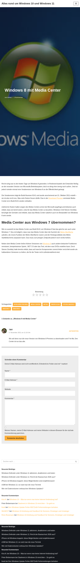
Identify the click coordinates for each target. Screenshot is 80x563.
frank (3, 507)
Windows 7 (6, 308)
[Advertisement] (40, 271)
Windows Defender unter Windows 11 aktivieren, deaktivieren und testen (28, 473)
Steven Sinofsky (69, 304)
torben (10, 97)
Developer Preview (56, 198)
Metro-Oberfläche (66, 232)
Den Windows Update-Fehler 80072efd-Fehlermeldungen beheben (33, 507)
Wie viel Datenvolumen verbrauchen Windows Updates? (22, 489)
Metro (45, 304)
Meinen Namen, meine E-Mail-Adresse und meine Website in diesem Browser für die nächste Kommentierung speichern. (39, 431)
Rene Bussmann (8, 515)
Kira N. (4, 499)
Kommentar (9, 398)
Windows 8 (47, 244)
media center (35, 304)
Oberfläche (55, 304)
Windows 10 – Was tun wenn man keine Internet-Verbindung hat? (34, 499)
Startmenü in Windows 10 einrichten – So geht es (36, 503)
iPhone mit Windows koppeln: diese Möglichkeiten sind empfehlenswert (28, 481)
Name (7, 371)
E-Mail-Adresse (11, 380)
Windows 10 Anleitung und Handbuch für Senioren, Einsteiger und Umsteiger (40, 511)
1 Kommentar (18, 97)
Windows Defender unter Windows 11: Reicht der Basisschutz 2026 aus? (28, 477)
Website (8, 389)
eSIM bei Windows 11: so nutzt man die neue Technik (21, 485)
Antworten (73, 331)
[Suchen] (76, 461)
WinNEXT (5, 511)
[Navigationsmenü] (76, 3)
